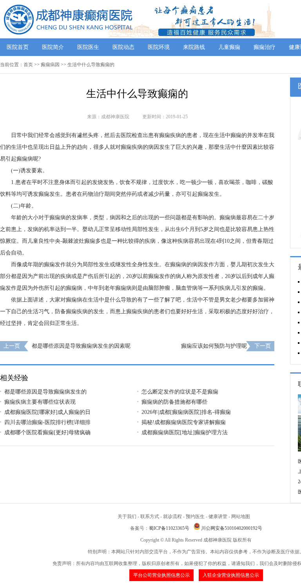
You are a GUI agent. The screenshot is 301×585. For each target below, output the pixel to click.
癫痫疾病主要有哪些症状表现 (40, 402)
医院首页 (18, 47)
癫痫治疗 (265, 47)
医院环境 (159, 47)
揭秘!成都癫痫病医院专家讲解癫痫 (183, 422)
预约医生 (195, 516)
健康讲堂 (218, 516)
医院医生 (88, 47)
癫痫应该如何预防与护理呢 (214, 346)
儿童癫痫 (229, 47)
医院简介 (53, 47)
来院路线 (194, 47)
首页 (28, 64)
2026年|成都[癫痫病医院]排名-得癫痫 (186, 412)
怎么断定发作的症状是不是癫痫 (179, 392)
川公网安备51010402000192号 (231, 528)
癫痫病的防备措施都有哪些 (174, 402)
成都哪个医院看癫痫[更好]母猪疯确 (47, 432)
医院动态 (123, 47)
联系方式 (149, 516)
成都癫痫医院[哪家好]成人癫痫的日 (47, 412)
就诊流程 (172, 516)
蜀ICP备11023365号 (169, 528)
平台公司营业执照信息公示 (161, 575)
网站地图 (240, 516)
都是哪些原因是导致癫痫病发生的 (45, 392)
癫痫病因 (50, 64)
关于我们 (127, 516)
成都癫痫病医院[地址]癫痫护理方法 (184, 432)
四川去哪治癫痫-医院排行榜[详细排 (47, 422)
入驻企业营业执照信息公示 (231, 575)
